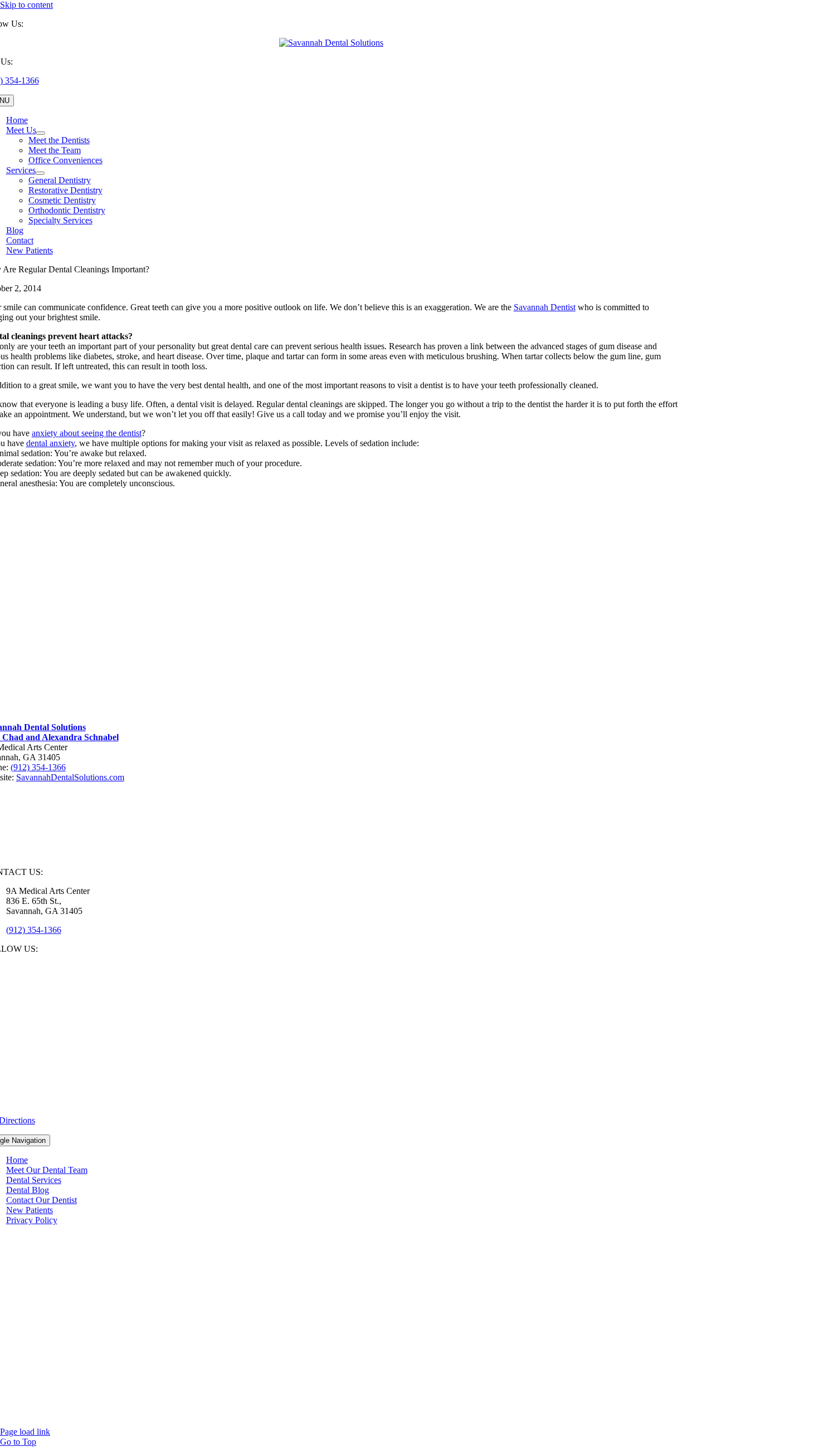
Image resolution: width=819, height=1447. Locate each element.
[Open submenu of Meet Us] (40, 133)
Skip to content (26, 4)
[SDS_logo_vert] (331, 42)
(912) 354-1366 (38, 767)
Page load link (25, 1431)
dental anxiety (50, 443)
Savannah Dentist (545, 307)
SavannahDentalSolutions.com (70, 777)
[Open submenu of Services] (40, 173)
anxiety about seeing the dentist (87, 433)
